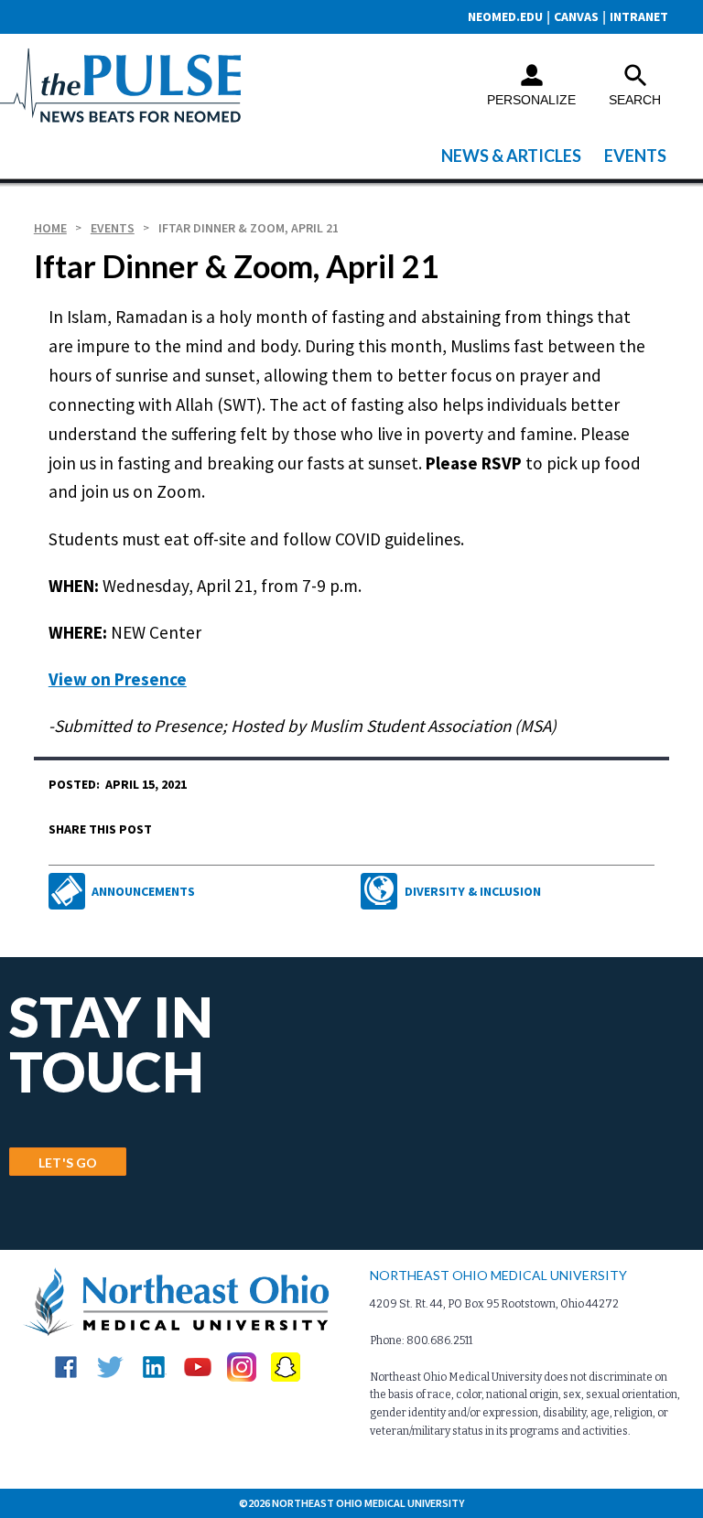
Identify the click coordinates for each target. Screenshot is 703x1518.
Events (635, 155)
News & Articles (511, 155)
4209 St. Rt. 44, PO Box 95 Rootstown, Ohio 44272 (494, 1303)
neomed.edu (505, 16)
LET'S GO (67, 1162)
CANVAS (576, 16)
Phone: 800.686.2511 (421, 1340)
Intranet (639, 16)
